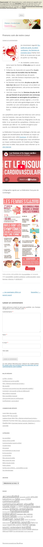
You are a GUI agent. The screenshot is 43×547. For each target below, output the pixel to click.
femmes (5, 279)
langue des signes (25, 514)
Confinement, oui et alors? (11, 401)
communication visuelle (18, 504)
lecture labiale (10, 516)
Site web (5, 351)
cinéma (22, 499)
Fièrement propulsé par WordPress (13, 543)
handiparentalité (19, 511)
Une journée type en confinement (13, 398)
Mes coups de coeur (9, 460)
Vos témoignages (8, 470)
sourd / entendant (12, 527)
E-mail (5, 343)
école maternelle (28, 531)
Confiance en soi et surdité (11, 381)
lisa (25, 517)
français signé (6, 511)
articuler (34, 497)
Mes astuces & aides (9, 458)
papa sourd (6, 523)
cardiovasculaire (31, 277)
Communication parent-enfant (12, 443)
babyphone (7, 499)
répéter (25, 524)
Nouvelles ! (35, 292)
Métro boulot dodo (9, 463)
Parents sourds (20, 522)
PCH (36, 523)
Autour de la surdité (9, 440)
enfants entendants (21, 509)
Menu (21, 15)
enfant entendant (31, 506)
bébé (17, 499)
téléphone (35, 529)
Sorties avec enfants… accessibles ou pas (15, 468)
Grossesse (6, 448)
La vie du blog (7, 455)
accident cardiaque (19, 277)
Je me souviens (7, 453)
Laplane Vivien (7, 418)
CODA (28, 499)
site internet (7, 147)
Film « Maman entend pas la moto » (14, 383)
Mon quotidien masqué (10, 396)
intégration (9, 514)
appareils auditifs (25, 497)
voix (11, 531)
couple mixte (9, 506)
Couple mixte (7, 445)
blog (13, 499)
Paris (33, 522)
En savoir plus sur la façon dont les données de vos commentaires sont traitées (20, 366)
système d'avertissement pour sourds (14, 529)
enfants (6, 509)
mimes (26, 519)
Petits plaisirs (7, 465)
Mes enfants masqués (9, 393)
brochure (23, 137)
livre (28, 516)
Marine (5, 416)
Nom (5, 335)
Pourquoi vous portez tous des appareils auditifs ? (18, 388)
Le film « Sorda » (8, 378)
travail (28, 529)
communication (11, 501)
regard (5, 525)
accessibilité (9, 277)
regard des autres (14, 524)
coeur (38, 277)
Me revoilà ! (6, 386)
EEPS (21, 506)
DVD (17, 507)
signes (32, 524)
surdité (26, 527)
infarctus (11, 279)
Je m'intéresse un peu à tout (11, 450)
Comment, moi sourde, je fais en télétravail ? (16, 391)
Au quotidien (26, 274)
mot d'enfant (31, 519)
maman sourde (13, 519)
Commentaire (8, 312)
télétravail (6, 531)
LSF (31, 516)
